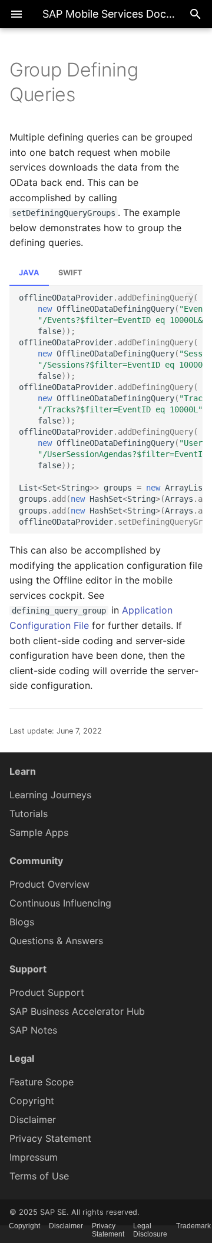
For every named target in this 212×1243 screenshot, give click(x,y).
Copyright (31, 1101)
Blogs (21, 922)
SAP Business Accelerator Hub (77, 1011)
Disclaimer (32, 1119)
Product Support (46, 992)
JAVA (29, 272)
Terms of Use (39, 1176)
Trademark (193, 1226)
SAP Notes (33, 1030)
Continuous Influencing (60, 903)
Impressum (33, 1157)
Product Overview (49, 884)
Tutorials (28, 813)
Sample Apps (38, 832)
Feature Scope (41, 1082)
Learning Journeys (50, 795)
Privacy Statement (50, 1138)
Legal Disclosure (150, 1230)
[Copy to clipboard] (191, 298)
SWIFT (70, 272)
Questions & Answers (56, 941)
